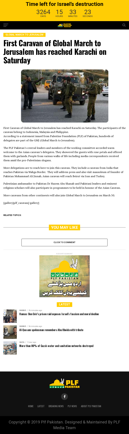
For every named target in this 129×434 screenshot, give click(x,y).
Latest (41, 406)
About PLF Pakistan (91, 406)
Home (30, 406)
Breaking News (56, 406)
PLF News (72, 406)
